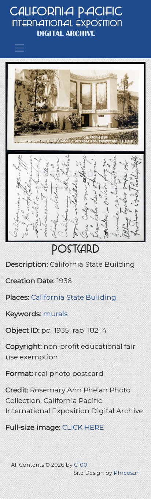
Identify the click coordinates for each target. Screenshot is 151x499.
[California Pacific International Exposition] (66, 20)
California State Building (73, 297)
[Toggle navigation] (19, 47)
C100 (80, 465)
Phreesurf (127, 473)
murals (55, 313)
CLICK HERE (83, 427)
